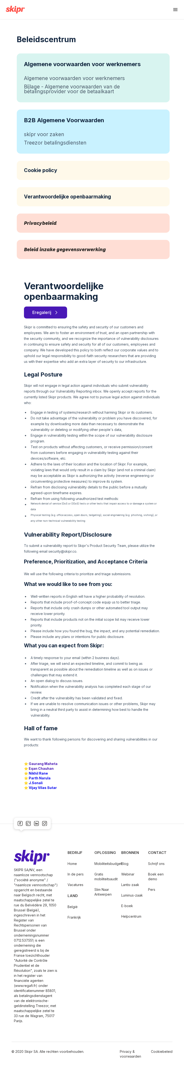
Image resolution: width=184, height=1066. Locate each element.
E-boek (127, 906)
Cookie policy (40, 170)
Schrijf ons (156, 864)
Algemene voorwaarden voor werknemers (74, 78)
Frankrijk (74, 917)
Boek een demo (156, 876)
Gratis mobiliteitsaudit (105, 876)
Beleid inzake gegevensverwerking (65, 249)
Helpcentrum (131, 916)
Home (72, 864)
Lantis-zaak (130, 885)
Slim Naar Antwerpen (103, 891)
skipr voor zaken (44, 134)
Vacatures (75, 885)
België (73, 907)
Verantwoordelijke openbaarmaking (67, 197)
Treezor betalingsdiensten (55, 143)
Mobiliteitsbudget (105, 864)
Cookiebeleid (161, 1051)
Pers (151, 889)
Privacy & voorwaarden (130, 1053)
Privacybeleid (40, 223)
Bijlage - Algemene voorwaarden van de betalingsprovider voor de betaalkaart (72, 89)
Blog (124, 864)
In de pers (76, 874)
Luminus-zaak (132, 895)
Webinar (127, 874)
